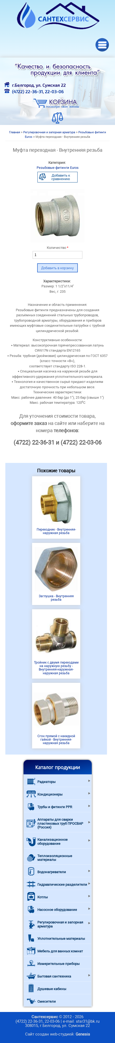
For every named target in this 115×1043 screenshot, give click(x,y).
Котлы (42, 897)
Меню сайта (102, 44)
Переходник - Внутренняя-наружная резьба (56, 531)
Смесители (46, 1001)
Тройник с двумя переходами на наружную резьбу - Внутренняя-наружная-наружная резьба (56, 668)
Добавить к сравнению (60, 177)
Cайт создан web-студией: (57, 1034)
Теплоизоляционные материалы (54, 858)
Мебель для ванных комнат (60, 951)
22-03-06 (54, 91)
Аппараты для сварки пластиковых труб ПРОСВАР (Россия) (60, 823)
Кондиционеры (50, 794)
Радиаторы (46, 782)
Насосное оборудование (57, 910)
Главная (14, 132)
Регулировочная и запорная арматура (49, 132)
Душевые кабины (51, 989)
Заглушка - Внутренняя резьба (56, 598)
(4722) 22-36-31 (27, 91)
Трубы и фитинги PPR (54, 807)
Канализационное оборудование (52, 841)
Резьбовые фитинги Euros (58, 168)
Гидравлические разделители (62, 884)
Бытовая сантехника (54, 976)
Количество (57, 248)
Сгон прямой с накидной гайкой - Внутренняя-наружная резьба (56, 739)
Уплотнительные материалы (61, 939)
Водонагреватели (51, 872)
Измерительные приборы (58, 964)
